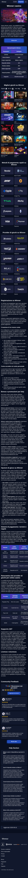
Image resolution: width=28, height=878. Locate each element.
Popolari (3, 88)
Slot (23, 88)
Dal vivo (9, 88)
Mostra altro (14, 741)
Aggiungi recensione (14, 693)
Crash (16, 88)
